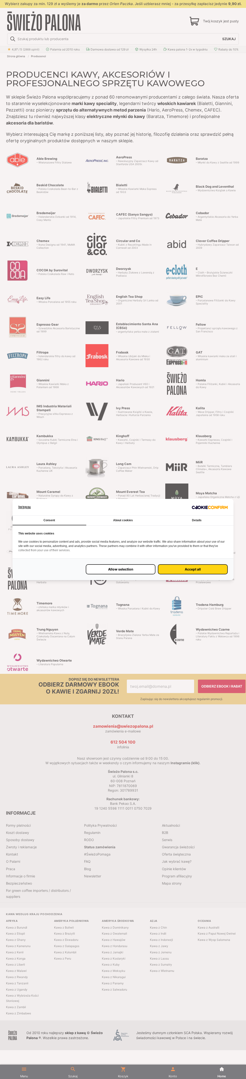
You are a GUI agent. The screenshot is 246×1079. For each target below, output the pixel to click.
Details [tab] (197, 520)
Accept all (193, 569)
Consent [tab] (49, 520)
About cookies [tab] (123, 520)
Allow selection (120, 569)
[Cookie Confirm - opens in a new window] (210, 507)
